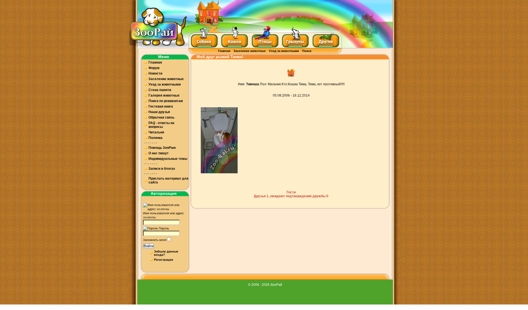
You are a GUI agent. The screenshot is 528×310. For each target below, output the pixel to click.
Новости (155, 73)
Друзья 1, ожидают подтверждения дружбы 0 (291, 196)
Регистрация (163, 259)
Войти (148, 246)
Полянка (155, 138)
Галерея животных (164, 95)
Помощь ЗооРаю (162, 148)
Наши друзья (159, 112)
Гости (291, 192)
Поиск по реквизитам (165, 101)
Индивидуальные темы (167, 159)
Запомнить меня (154, 240)
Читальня (156, 132)
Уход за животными (284, 51)
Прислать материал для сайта (168, 180)
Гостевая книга (160, 106)
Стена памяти (159, 90)
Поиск (307, 51)
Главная (224, 51)
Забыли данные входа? (166, 253)
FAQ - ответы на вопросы (161, 125)
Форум (154, 68)
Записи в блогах (161, 169)
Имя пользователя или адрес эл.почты (163, 215)
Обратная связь (161, 117)
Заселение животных (249, 51)
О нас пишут (158, 153)
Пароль (164, 228)
